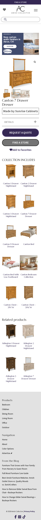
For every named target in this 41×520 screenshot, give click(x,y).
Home (4, 439)
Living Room (7, 418)
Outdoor (5, 427)
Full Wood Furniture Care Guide (15, 473)
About (4, 444)
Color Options (8, 448)
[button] (35, 62)
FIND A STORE (20, 2)
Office (4, 422)
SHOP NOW (10, 46)
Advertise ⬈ (7, 453)
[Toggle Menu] (36, 10)
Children (5, 409)
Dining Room (7, 413)
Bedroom (6, 404)
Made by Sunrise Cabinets (20, 111)
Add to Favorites (21, 149)
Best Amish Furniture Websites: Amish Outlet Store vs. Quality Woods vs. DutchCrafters (18, 481)
